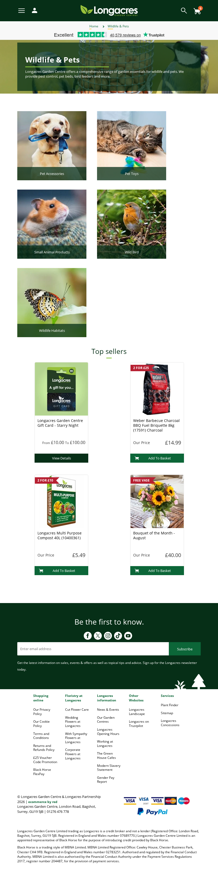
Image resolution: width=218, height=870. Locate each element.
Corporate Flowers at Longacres (73, 753)
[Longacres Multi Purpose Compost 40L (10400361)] (61, 501)
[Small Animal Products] (51, 223)
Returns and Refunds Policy (43, 747)
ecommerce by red (42, 802)
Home (93, 26)
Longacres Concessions (170, 722)
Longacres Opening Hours (108, 731)
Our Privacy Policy (41, 711)
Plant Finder (169, 705)
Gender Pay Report (105, 779)
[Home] (109, 10)
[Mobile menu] (22, 10)
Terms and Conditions (41, 735)
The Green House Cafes (106, 755)
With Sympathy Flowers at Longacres (76, 737)
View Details (61, 458)
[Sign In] (33, 10)
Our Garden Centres (106, 719)
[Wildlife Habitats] (51, 302)
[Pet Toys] (131, 145)
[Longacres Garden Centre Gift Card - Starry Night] (61, 388)
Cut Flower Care (77, 709)
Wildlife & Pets (118, 26)
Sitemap (167, 713)
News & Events (108, 709)
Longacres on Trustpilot (139, 723)
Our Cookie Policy (41, 723)
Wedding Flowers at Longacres (73, 721)
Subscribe (184, 649)
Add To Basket (159, 458)
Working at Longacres (105, 743)
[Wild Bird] (131, 223)
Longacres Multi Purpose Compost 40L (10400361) (59, 535)
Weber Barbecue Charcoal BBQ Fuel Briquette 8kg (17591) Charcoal (156, 425)
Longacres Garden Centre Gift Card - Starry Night (60, 423)
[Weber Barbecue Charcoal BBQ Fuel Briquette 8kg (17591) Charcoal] (157, 388)
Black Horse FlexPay (42, 771)
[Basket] (195, 9)
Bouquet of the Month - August (154, 535)
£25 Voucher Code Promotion (45, 759)
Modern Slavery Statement (108, 767)
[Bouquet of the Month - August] (157, 501)
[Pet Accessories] (51, 145)
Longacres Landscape (137, 711)
